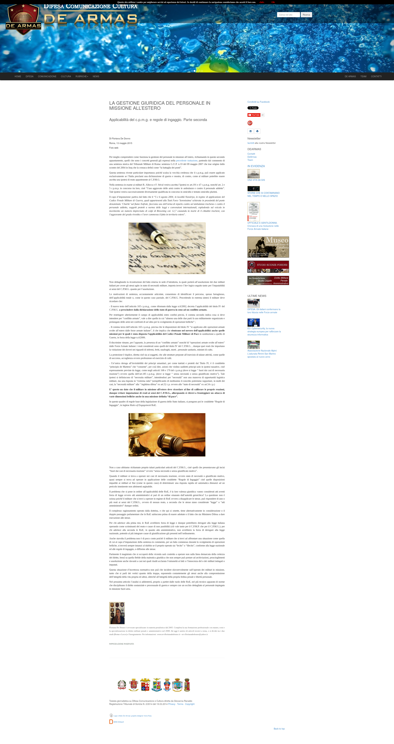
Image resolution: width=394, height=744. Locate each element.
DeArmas (252, 156)
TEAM (363, 76)
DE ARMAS (350, 76)
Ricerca (306, 14)
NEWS (96, 76)
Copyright (190, 703)
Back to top (279, 728)
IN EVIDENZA (256, 166)
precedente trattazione (186, 160)
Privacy (171, 703)
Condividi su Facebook (258, 101)
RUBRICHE (81, 76)
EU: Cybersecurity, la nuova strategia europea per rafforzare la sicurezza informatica (264, 331)
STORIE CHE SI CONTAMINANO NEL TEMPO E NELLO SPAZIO (263, 194)
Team (250, 159)
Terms (180, 703)
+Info (261, 2)
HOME (18, 76)
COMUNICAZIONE (47, 76)
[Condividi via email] (250, 130)
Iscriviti (250, 142)
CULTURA (66, 76)
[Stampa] (257, 130)
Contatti (251, 153)
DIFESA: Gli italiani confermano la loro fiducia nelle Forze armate (263, 311)
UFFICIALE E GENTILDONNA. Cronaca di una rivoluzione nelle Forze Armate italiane (263, 225)
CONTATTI (376, 76)
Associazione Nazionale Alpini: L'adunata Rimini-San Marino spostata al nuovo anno (262, 353)
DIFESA (29, 76)
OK (273, 2)
